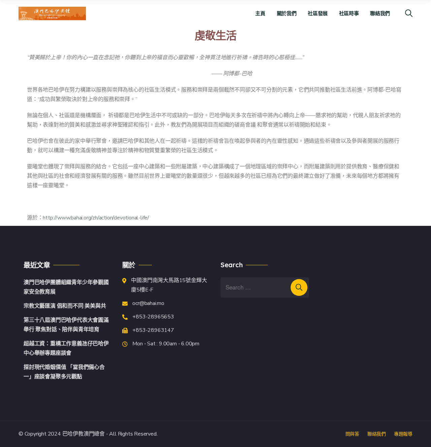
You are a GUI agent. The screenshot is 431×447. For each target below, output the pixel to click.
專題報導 (403, 434)
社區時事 (349, 13)
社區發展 (318, 13)
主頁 (260, 13)
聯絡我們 (380, 13)
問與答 (352, 434)
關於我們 (287, 13)
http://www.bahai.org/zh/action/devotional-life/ (96, 217)
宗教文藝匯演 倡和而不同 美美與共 (65, 306)
